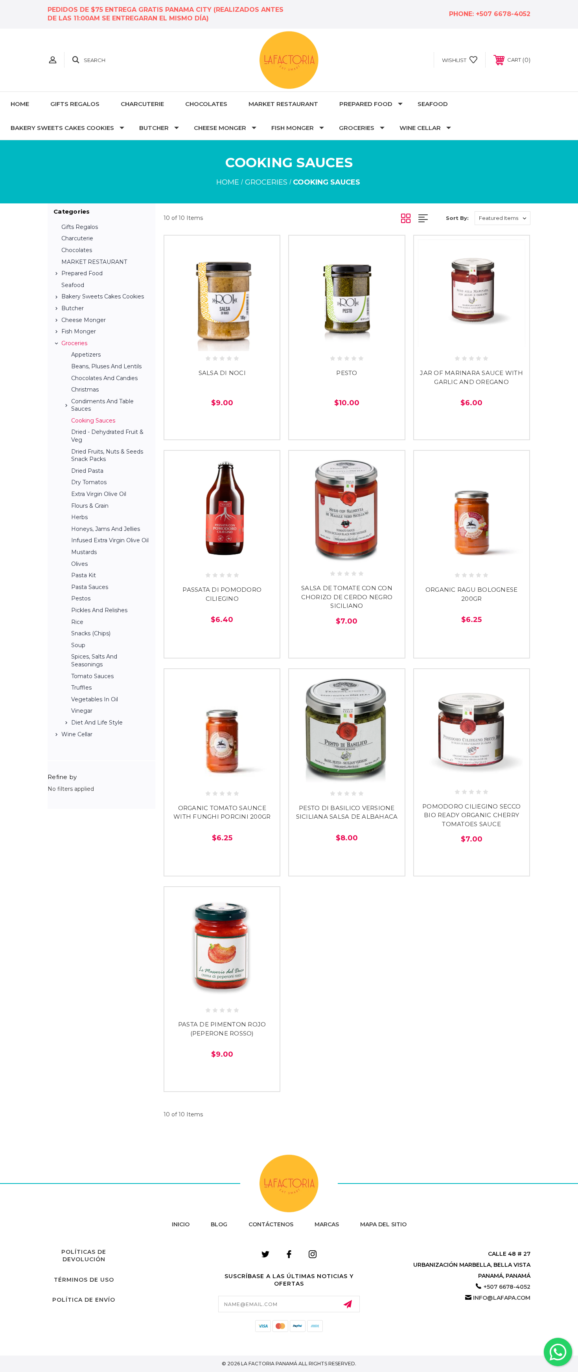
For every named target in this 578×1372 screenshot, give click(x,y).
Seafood (433, 104)
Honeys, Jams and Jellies (105, 528)
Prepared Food (365, 104)
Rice (77, 622)
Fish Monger (292, 128)
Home (20, 104)
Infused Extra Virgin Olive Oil (110, 540)
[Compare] (240, 342)
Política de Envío (83, 1299)
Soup (78, 645)
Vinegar (81, 710)
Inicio (181, 1224)
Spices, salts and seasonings (94, 660)
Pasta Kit (83, 575)
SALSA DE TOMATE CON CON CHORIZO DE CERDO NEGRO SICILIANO (347, 596)
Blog (219, 1224)
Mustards (84, 552)
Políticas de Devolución (83, 1255)
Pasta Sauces (89, 587)
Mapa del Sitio (383, 1224)
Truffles (81, 687)
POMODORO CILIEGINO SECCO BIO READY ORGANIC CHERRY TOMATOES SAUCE (471, 815)
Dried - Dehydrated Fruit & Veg (107, 435)
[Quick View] (204, 342)
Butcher (154, 128)
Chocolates (206, 104)
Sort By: (457, 218)
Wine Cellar (420, 128)
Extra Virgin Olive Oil (98, 494)
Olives (79, 563)
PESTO (346, 373)
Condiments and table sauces (102, 405)
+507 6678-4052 (503, 14)
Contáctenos (271, 1224)
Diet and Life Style (97, 722)
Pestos (80, 598)
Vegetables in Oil (94, 699)
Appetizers (86, 354)
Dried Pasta (87, 470)
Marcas (327, 1224)
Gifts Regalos (74, 104)
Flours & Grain (90, 505)
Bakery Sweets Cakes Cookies (62, 128)
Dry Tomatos (89, 482)
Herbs (79, 517)
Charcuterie (142, 104)
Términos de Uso (84, 1279)
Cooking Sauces (93, 420)
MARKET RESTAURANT (283, 104)
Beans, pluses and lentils (106, 366)
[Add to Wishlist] (222, 342)
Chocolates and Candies (104, 378)
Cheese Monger (220, 128)
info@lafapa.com (501, 1297)
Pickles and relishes (99, 610)
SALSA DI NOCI (222, 373)
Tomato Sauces (92, 676)
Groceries (356, 128)
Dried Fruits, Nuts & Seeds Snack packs (107, 455)
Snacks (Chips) (90, 633)
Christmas (85, 389)
